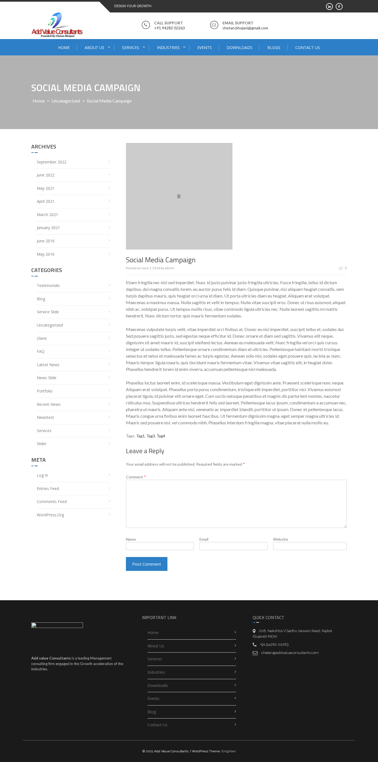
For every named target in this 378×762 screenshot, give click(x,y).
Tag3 (150, 435)
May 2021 (46, 188)
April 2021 (46, 201)
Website (280, 539)
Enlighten (228, 751)
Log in (42, 475)
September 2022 (51, 162)
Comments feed (52, 501)
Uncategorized (65, 100)
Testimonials (48, 285)
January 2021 (48, 227)
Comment (136, 476)
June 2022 (46, 175)
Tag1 (140, 435)
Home (64, 47)
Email (204, 539)
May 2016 (46, 254)
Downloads (239, 47)
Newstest (45, 417)
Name (131, 539)
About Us (94, 47)
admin (169, 268)
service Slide (48, 311)
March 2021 (47, 214)
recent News (49, 404)
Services (130, 47)
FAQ (41, 351)
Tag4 (161, 435)
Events (204, 47)
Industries (168, 47)
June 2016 (46, 240)
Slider (41, 443)
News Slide (46, 377)
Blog (41, 298)
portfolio (45, 391)
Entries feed (48, 488)
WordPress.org (50, 514)
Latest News (48, 364)
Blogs (273, 47)
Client (42, 338)
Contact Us (307, 47)
